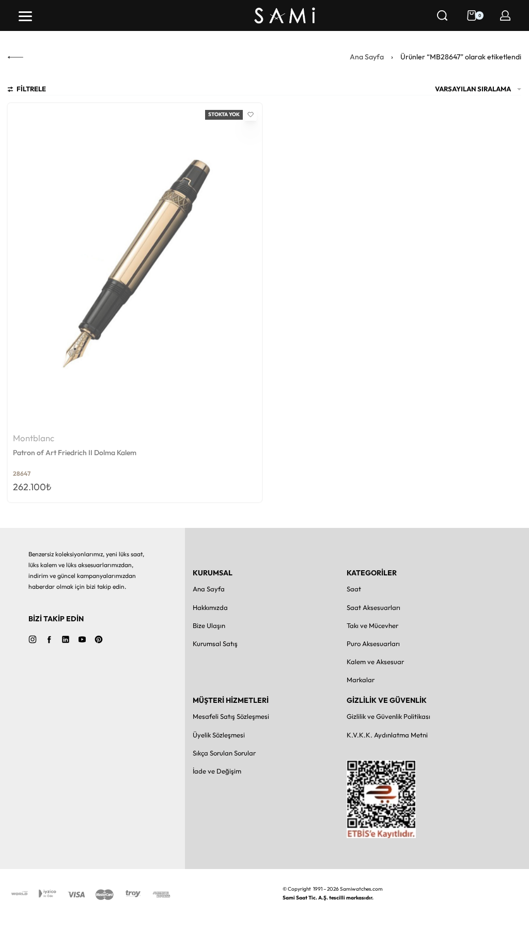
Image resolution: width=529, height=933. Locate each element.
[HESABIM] (505, 15)
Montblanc (33, 438)
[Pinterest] (99, 639)
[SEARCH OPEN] (442, 15)
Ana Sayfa (367, 56)
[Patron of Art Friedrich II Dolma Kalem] (135, 266)
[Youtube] (82, 639)
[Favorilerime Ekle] (250, 114)
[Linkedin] (65, 639)
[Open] (25, 16)
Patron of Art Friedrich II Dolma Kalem (74, 452)
